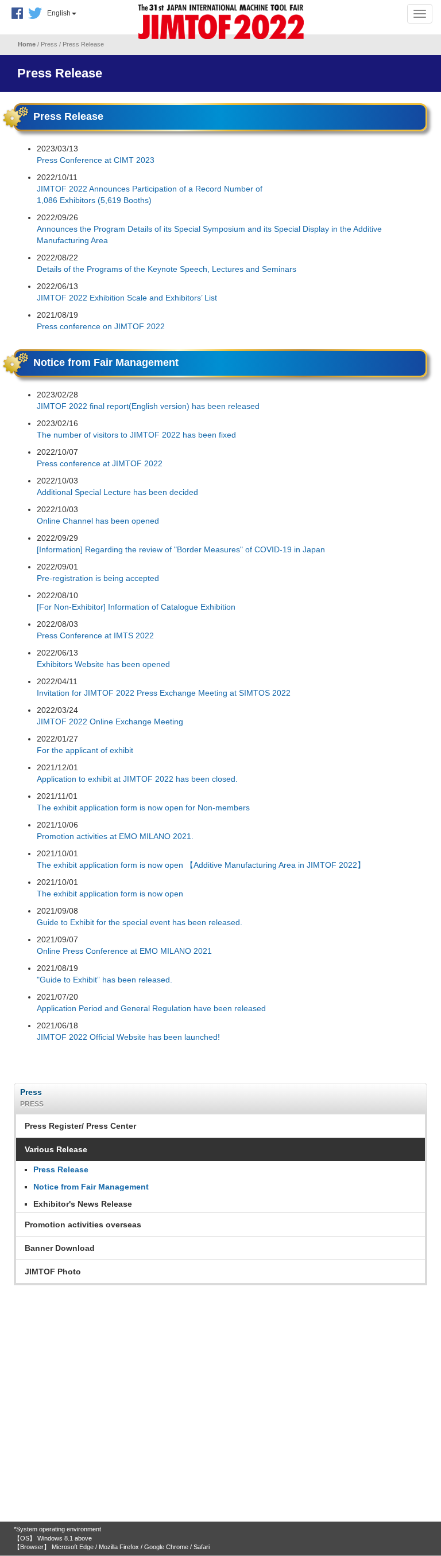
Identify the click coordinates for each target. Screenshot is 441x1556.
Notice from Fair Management (91, 1186)
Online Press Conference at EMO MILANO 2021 (124, 951)
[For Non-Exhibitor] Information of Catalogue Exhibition (136, 606)
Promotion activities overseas (83, 1224)
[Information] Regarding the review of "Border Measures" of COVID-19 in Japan (181, 549)
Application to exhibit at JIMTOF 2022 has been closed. (137, 778)
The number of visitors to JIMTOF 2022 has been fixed (136, 434)
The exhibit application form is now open (110, 893)
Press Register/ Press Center (80, 1125)
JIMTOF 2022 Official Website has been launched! (128, 1037)
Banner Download (60, 1248)
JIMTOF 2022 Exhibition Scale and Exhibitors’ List (127, 297)
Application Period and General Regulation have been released (151, 1008)
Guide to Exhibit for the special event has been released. (139, 922)
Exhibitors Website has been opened (103, 664)
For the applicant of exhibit (85, 750)
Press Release (60, 1169)
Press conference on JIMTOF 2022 (101, 326)
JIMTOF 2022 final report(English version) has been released (148, 406)
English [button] (59, 13)
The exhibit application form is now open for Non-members (143, 807)
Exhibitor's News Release (82, 1203)
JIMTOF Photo (53, 1271)
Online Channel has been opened (98, 520)
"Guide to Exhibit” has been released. (104, 979)
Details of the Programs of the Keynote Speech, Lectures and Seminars (166, 269)
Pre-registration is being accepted (98, 578)
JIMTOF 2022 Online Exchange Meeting (110, 721)
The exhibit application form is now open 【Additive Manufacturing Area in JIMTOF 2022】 (201, 864)
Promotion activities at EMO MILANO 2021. (115, 836)
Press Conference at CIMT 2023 (95, 160)
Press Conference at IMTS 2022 (95, 635)
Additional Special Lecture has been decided (117, 492)
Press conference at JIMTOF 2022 (100, 463)
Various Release (56, 1149)
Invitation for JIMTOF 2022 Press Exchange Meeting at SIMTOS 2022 (164, 692)
